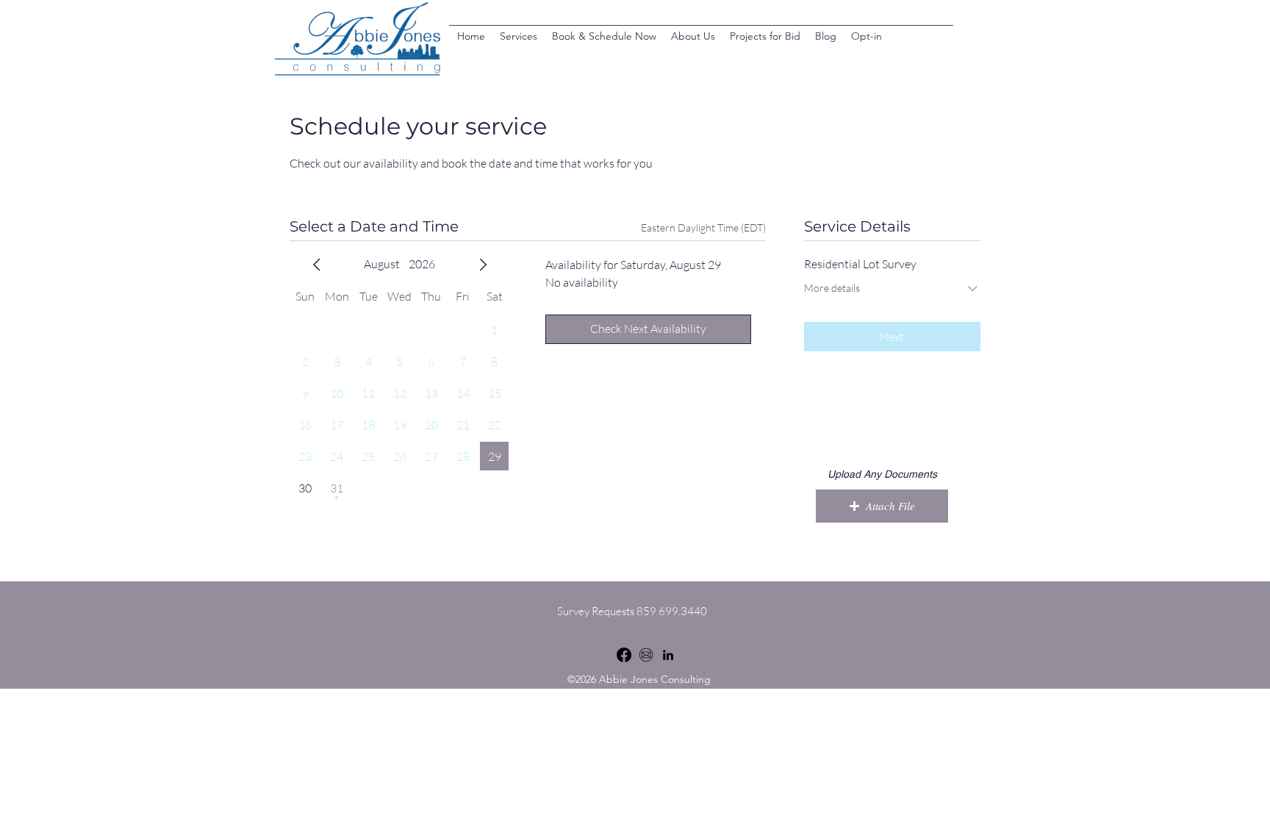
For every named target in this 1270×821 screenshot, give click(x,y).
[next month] (483, 264)
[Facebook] (624, 655)
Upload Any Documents (882, 474)
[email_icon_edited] (646, 655)
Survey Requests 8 (600, 611)
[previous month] (317, 264)
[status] (703, 227)
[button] (882, 506)
